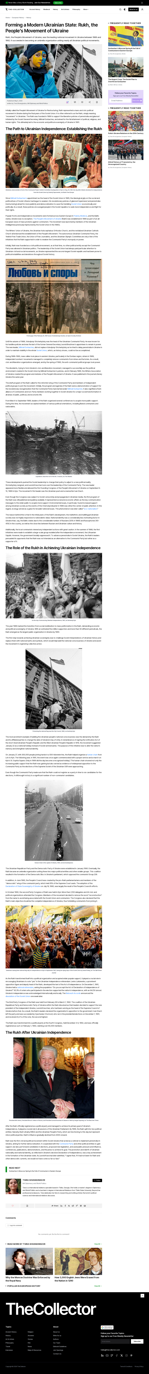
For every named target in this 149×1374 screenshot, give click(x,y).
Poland (76, 216)
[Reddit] (73, 1206)
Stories (123, 54)
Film (29, 1343)
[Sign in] (142, 9)
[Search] (120, 9)
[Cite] (97, 102)
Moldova (83, 216)
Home (8, 18)
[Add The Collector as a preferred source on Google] (107, 1327)
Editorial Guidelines (59, 1346)
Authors (56, 1339)
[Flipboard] (81, 1206)
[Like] (13, 1206)
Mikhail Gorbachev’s (19, 198)
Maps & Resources (34, 1350)
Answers (31, 1336)
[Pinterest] (131, 1355)
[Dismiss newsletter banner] (142, 2)
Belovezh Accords (73, 993)
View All (97, 1244)
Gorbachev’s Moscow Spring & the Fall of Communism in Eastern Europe (35, 1171)
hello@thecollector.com (110, 1350)
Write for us (134, 9)
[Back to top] (142, 1295)
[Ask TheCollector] (67, 102)
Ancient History (11, 1332)
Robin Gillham (114, 85)
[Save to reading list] (82, 102)
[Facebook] (65, 1206)
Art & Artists (10, 1339)
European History (18, 18)
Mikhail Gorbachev (26, 347)
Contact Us (57, 1354)
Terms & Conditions (126, 1366)
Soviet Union (76, 204)
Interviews (9, 1350)
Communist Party (66, 1144)
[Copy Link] (77, 1206)
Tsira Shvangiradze (20, 103)
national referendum (25, 987)
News (30, 1346)
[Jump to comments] (75, 102)
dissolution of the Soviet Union (18, 996)
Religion (30, 1332)
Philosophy (10, 1343)
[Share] (89, 102)
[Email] (85, 1205)
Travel (8, 1346)
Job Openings (58, 1350)
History (28, 18)
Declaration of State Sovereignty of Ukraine (23, 886)
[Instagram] (126, 1355)
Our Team (56, 1343)
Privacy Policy (139, 1366)
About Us (56, 1332)
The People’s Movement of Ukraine (47, 219)
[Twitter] (69, 1205)
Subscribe (58, 3)
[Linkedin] (61, 1206)
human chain (92, 755)
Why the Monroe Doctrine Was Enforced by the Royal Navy (28, 1279)
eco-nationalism (90, 509)
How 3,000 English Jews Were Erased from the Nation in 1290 (77, 1279)
